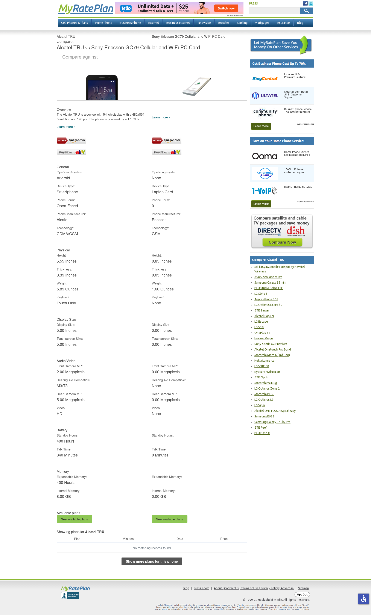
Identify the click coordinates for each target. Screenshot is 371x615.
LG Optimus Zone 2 (267, 388)
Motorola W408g (265, 383)
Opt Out (302, 594)
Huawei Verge (263, 338)
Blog (300, 22)
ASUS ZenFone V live (268, 277)
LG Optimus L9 (264, 399)
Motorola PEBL (264, 394)
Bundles (224, 22)
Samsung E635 (264, 416)
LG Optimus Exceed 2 (268, 305)
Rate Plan (85, 8)
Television (204, 22)
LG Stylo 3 (261, 293)
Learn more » (66, 126)
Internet (153, 22)
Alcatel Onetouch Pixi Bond (272, 349)
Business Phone (130, 22)
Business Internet (178, 22)
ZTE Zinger (261, 310)
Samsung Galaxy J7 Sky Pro (272, 422)
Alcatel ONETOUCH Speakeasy (275, 411)
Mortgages (262, 22)
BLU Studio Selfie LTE (268, 288)
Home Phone (103, 22)
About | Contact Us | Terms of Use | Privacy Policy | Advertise (254, 588)
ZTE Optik (261, 377)
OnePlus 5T (262, 332)
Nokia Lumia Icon (265, 360)
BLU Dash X (262, 433)
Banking (242, 22)
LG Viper (259, 405)
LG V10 (259, 327)
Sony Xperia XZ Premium (270, 344)
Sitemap (303, 588)
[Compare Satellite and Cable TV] (282, 231)
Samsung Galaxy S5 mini (270, 282)
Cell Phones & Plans (74, 22)
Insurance (283, 22)
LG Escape (261, 321)
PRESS (253, 3)
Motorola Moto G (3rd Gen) (272, 355)
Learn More (261, 126)
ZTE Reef (260, 427)
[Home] (92, 588)
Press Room (201, 588)
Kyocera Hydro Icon (267, 371)
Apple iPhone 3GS (266, 299)
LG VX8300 (261, 366)
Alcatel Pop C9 (264, 316)
